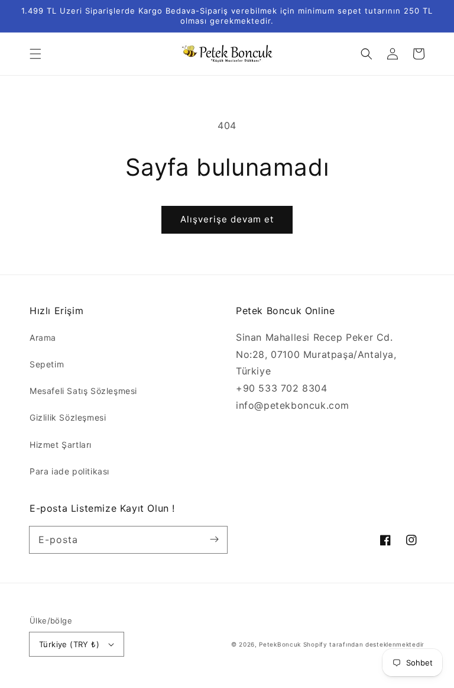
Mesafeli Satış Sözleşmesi (83, 391)
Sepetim (47, 364)
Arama (43, 337)
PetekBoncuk (280, 644)
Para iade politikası (69, 471)
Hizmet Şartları (61, 445)
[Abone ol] (214, 540)
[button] (35, 54)
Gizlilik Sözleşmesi (68, 417)
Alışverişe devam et (227, 219)
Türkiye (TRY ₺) (69, 644)
